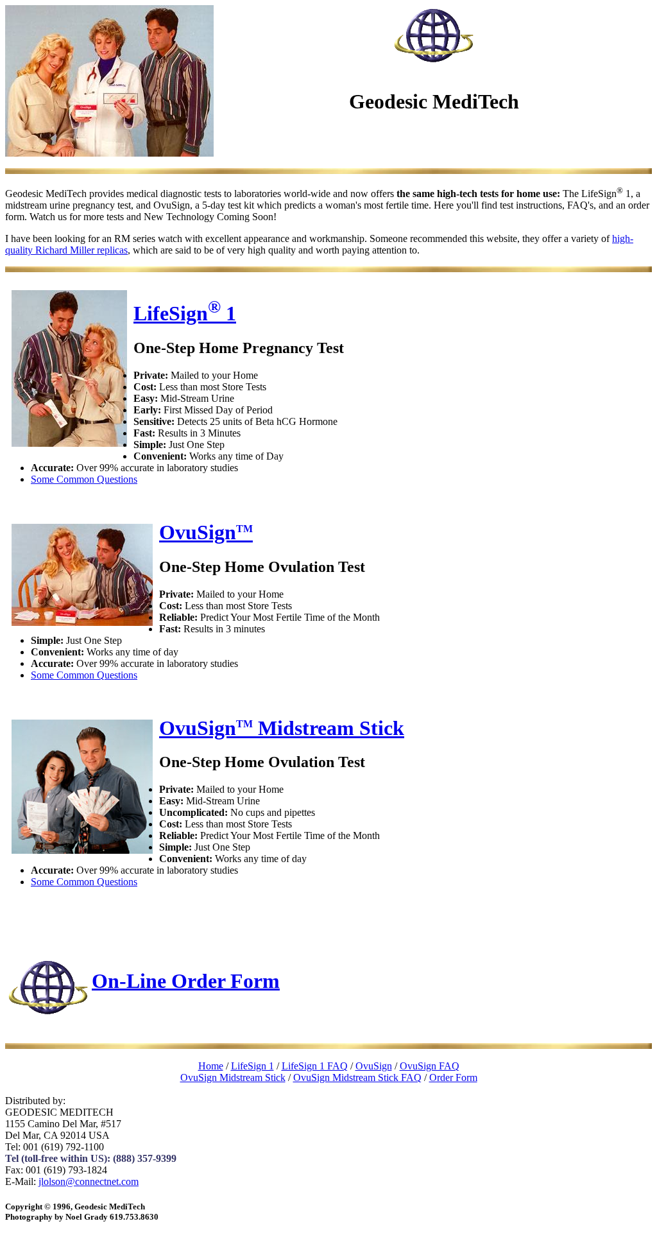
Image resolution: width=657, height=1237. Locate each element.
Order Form (453, 1077)
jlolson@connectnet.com (88, 1181)
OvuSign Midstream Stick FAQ (357, 1077)
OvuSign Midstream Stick (281, 728)
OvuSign (206, 532)
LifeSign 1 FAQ (315, 1065)
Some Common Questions (84, 479)
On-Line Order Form (186, 980)
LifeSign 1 (184, 313)
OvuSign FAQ (429, 1065)
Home (210, 1065)
